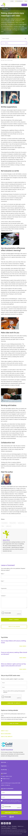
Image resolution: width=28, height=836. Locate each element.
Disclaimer (14, 826)
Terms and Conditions (5, 828)
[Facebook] (2, 823)
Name (2, 573)
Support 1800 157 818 (7, 776)
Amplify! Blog (5, 8)
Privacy (9, 826)
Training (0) (19, 1)
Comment (3, 595)
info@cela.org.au (6, 778)
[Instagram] (10, 823)
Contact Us (14, 828)
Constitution (3, 826)
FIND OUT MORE (14, 723)
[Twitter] (5, 823)
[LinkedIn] (7, 823)
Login (11, 1)
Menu (24, 4)
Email (2, 581)
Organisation (4, 588)
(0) (26, 1)
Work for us (20, 826)
